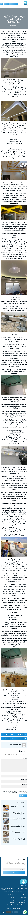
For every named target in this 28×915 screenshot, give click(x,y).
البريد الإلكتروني (23, 779)
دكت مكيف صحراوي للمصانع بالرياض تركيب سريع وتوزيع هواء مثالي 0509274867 (18, 813)
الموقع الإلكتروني (23, 784)
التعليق (25, 758)
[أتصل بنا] (3, 912)
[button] (20, 734)
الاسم (25, 774)
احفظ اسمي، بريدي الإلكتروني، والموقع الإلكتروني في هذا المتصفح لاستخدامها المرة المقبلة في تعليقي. (15, 792)
